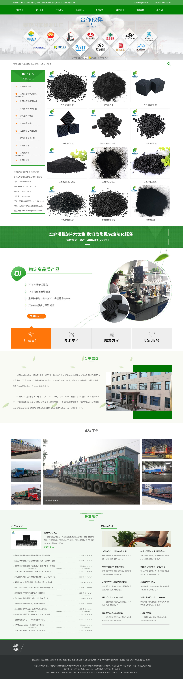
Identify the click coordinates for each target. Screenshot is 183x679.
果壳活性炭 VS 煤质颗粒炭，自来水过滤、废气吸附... (33, 572)
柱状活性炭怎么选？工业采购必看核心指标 (29, 620)
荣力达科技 (116, 669)
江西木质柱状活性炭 (28, 131)
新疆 (99, 673)
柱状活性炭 (35, 64)
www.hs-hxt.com (91, 669)
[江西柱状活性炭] (150, 124)
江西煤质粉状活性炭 (28, 101)
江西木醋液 (24, 145)
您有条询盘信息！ (165, 3)
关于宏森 (39, 10)
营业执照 (100, 669)
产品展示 (60, 10)
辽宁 (117, 673)
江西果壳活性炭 (26, 123)
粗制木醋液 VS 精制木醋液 (113, 567)
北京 (92, 673)
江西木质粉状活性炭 (28, 109)
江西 (95, 673)
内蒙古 (103, 673)
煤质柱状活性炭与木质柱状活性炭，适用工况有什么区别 (34, 561)
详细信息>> (49, 547)
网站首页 (19, 10)
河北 (66, 673)
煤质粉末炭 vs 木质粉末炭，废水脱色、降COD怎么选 (33, 582)
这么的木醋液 (146, 613)
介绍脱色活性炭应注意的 (112, 613)
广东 (120, 673)
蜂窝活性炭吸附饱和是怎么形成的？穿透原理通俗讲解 (33, 588)
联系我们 (160, 10)
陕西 (127, 673)
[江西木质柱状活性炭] (108, 124)
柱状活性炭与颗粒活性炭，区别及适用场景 (29, 604)
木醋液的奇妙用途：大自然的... (153, 567)
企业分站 (138, 3)
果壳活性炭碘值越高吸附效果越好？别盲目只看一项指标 (34, 566)
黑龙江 (109, 673)
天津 (88, 673)
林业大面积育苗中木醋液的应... (153, 551)
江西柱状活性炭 (150, 143)
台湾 (135, 673)
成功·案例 (91, 431)
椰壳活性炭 (26, 177)
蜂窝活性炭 (18, 177)
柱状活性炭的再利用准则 (112, 597)
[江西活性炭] (108, 86)
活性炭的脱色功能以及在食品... (153, 597)
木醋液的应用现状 (147, 582)
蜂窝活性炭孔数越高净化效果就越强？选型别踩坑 (32, 555)
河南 (63, 673)
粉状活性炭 (26, 64)
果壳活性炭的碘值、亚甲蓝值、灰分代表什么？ (31, 631)
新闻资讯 (80, 10)
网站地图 (145, 3)
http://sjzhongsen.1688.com (32, 211)
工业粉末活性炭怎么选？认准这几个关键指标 (30, 609)
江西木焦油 (24, 153)
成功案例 (120, 10)
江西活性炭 (108, 105)
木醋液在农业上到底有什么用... (115, 551)
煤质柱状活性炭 (50, 533)
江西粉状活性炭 (108, 182)
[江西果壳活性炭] (67, 86)
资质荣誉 (140, 10)
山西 (70, 673)
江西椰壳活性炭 (26, 116)
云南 (124, 673)
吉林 (113, 673)
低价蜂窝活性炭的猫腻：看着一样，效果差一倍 (31, 598)
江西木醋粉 (24, 160)
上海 (74, 673)
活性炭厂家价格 (45, 64)
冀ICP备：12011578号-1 (72, 669)
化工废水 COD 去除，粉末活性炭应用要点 (29, 625)
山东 (77, 673)
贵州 (131, 673)
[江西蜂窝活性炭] (150, 86)
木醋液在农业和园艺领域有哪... (115, 582)
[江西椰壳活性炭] (67, 201)
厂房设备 (100, 10)
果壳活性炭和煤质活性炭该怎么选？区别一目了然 (32, 614)
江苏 (81, 673)
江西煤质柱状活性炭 (28, 94)
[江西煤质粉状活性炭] (67, 163)
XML (155, 3)
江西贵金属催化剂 (27, 138)
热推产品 (49, 673)
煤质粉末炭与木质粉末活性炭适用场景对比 (29, 593)
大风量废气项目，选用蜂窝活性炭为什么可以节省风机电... (35, 577)
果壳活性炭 (26, 172)
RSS (151, 3)
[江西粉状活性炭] (108, 163)
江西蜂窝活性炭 (26, 86)
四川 (84, 673)
